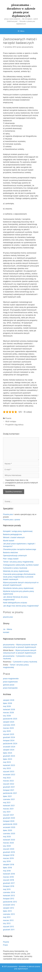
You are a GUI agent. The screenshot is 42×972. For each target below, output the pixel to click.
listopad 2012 (8, 899)
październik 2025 (10, 719)
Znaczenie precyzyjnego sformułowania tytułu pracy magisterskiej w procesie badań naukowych (19, 576)
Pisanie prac (8, 514)
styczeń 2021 (8, 815)
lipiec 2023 (7, 759)
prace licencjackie (10, 688)
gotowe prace (8, 685)
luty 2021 (6, 812)
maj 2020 (7, 837)
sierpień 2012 (8, 908)
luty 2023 (7, 768)
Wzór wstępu (10, 421)
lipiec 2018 (7, 868)
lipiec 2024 (7, 753)
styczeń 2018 (8, 880)
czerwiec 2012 (9, 914)
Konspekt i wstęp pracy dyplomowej (17, 531)
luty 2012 (6, 923)
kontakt (6, 632)
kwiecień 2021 (9, 806)
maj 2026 (7, 706)
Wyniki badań (8, 541)
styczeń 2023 (8, 771)
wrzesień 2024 (9, 747)
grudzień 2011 (8, 930)
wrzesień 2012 (9, 905)
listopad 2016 (8, 886)
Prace (5, 945)
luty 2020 (7, 846)
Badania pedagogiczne (12, 534)
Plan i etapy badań (10, 559)
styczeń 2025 (8, 734)
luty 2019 (7, 861)
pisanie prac (8, 617)
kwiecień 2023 (9, 765)
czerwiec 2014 (9, 892)
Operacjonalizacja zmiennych (15, 556)
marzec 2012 (8, 920)
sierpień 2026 (8, 700)
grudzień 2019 (9, 852)
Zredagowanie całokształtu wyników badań (21, 565)
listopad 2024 (8, 740)
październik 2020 (10, 824)
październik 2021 (10, 793)
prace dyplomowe (10, 682)
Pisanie (8, 418)
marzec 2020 (8, 843)
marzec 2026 (8, 713)
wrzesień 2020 (9, 827)
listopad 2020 (8, 821)
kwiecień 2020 (9, 840)
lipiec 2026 (7, 703)
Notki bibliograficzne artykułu (15, 603)
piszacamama (8, 645)
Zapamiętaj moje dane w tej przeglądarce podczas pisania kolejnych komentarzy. (21, 482)
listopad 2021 (8, 790)
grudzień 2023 (9, 756)
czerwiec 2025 (9, 725)
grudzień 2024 (9, 737)
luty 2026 (7, 716)
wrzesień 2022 (9, 775)
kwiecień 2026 (9, 709)
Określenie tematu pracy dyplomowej (18, 588)
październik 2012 (10, 902)
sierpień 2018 (8, 865)
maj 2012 (6, 917)
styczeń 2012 (8, 927)
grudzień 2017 (9, 883)
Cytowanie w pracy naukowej (15, 568)
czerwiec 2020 (9, 834)
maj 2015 (6, 889)
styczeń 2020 (8, 849)
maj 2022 (7, 778)
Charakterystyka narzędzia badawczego (19, 549)
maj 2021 (6, 802)
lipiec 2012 (7, 911)
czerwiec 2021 (9, 799)
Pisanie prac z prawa (11, 520)
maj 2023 (7, 762)
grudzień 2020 (9, 818)
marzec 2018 (8, 877)
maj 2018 (6, 871)
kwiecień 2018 (9, 874)
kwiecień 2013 (9, 896)
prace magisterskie (11, 679)
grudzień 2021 (9, 787)
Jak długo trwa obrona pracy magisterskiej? (21, 606)
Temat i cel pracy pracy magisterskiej (18, 562)
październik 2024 (10, 744)
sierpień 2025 (8, 722)
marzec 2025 (8, 728)
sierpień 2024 (8, 750)
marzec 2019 (8, 858)
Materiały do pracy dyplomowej (16, 571)
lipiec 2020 (7, 830)
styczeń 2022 (8, 784)
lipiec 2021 (7, 796)
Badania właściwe (10, 552)
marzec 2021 (8, 809)
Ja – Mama (7, 629)
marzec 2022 (8, 781)
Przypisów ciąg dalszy (14, 425)
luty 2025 (7, 731)
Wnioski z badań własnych (14, 537)
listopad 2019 (8, 855)
